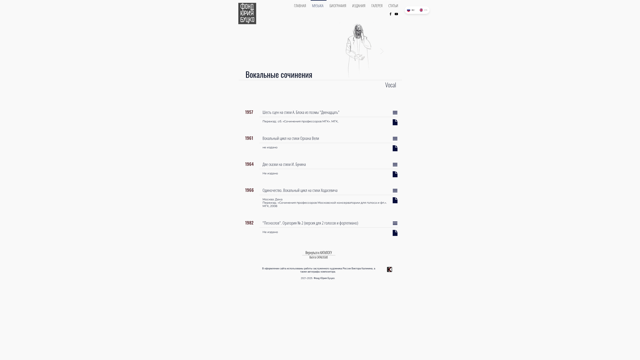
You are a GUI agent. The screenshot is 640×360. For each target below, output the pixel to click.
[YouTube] (396, 14)
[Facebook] (390, 14)
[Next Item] (382, 51)
